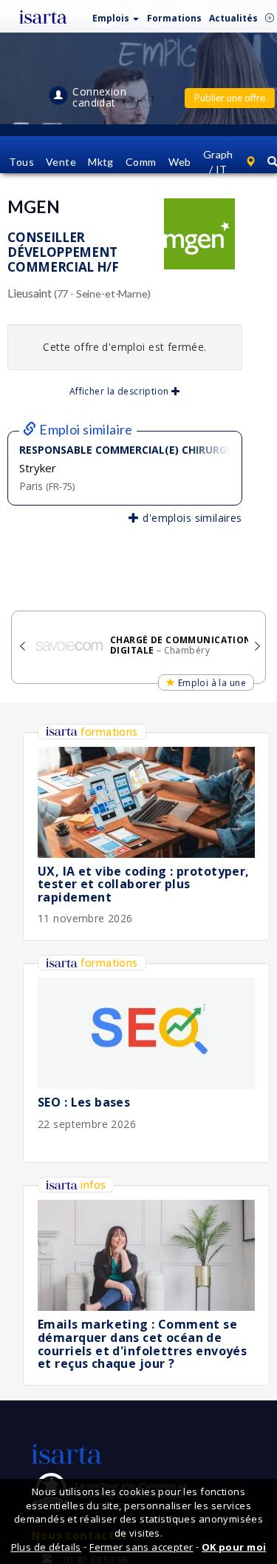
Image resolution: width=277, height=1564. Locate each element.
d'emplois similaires (191, 518)
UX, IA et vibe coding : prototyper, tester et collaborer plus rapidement (144, 884)
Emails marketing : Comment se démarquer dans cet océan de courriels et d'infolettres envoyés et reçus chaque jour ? (142, 1344)
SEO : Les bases (84, 1102)
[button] (116, 15)
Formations (174, 18)
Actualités (233, 18)
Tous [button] (21, 161)
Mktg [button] (101, 161)
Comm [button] (141, 161)
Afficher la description (120, 391)
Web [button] (179, 161)
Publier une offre (229, 98)
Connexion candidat (99, 97)
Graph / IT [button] (218, 161)
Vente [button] (61, 161)
